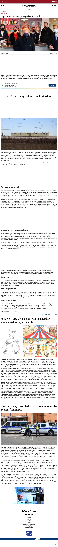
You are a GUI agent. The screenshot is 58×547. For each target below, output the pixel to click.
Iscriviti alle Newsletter (5, 1)
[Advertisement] (11, 65)
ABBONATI (54, 1)
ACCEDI (55, 5)
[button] (29, 496)
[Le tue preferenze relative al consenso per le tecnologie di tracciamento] (55, 544)
